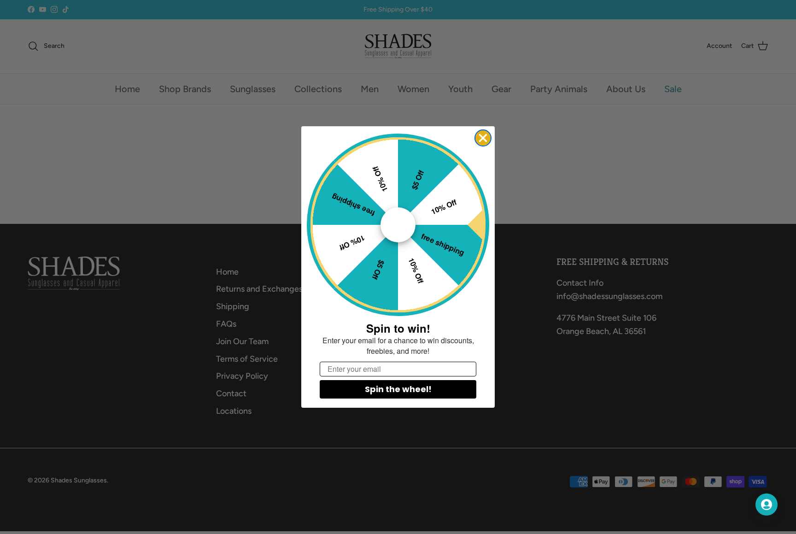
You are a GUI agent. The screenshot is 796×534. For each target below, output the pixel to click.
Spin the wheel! (398, 389)
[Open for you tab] (766, 504)
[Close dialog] (483, 138)
